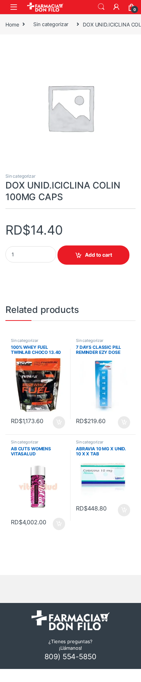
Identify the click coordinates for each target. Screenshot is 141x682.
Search (101, 7)
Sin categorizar (50, 24)
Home (12, 24)
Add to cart (98, 255)
